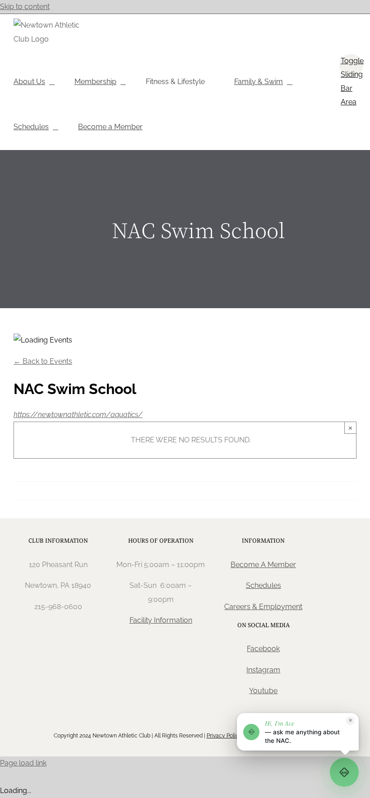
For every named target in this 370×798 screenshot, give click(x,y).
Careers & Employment (263, 606)
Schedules (263, 585)
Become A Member (263, 564)
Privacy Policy (224, 735)
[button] (298, 732)
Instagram (263, 670)
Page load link (23, 763)
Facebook (263, 648)
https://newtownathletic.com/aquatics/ (78, 414)
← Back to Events (43, 361)
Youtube (263, 690)
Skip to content (25, 6)
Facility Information (161, 620)
